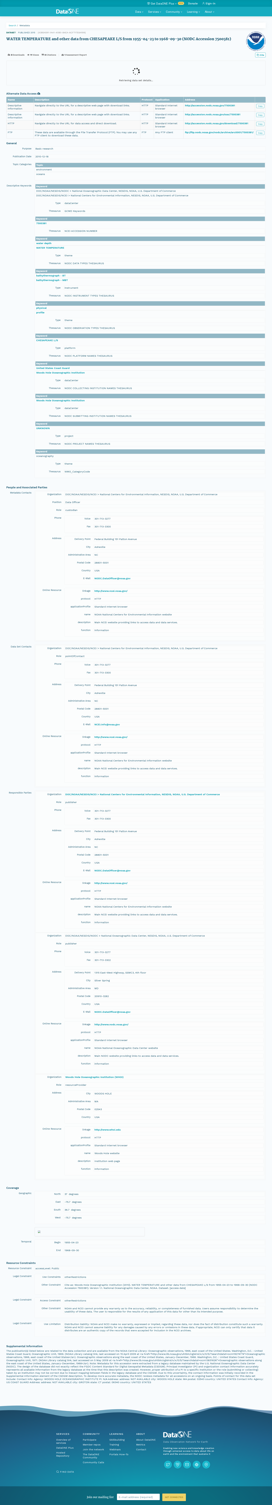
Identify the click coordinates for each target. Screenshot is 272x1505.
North (57, 1194)
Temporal (26, 1241)
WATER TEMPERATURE (50, 247)
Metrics (140, 1444)
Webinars (115, 1449)
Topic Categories (22, 164)
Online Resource (51, 590)
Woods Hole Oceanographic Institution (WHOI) (94, 1077)
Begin (57, 1242)
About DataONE (146, 1439)
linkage (86, 590)
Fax (89, 526)
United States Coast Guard (53, 368)
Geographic (25, 1193)
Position (56, 502)
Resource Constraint (19, 1268)
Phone (57, 517)
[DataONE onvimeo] (177, 1465)
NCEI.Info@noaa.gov (107, 724)
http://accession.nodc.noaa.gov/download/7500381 (216, 123)
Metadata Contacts (20, 492)
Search (12, 25)
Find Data (67, 1471)
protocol (86, 598)
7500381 (41, 223)
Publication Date (22, 156)
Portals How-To (118, 1454)
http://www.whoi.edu (107, 1129)
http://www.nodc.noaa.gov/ (111, 1024)
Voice (87, 518)
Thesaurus (55, 211)
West (58, 1217)
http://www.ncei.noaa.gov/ (111, 590)
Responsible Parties (20, 792)
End (58, 1250)
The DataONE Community (91, 1456)
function (86, 630)
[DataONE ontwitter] (168, 1465)
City (88, 546)
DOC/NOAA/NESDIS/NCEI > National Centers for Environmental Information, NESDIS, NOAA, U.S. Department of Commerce (142, 794)
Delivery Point (82, 539)
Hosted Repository (62, 1454)
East (58, 1201)
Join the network (93, 1449)
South (57, 1209)
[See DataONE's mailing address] (206, 1465)
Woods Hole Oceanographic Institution (60, 372)
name (87, 614)
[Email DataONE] (187, 1465)
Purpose (26, 148)
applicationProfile (81, 606)
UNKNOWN (43, 428)
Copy (260, 106)
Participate (89, 1439)
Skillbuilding (117, 1439)
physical (41, 307)
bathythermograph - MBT (52, 280)
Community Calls (93, 1462)
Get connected (174, 1497)
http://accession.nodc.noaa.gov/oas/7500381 (212, 114)
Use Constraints (51, 1277)
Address (56, 538)
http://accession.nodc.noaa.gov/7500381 (210, 105)
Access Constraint (50, 1300)
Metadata (25, 25)
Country (86, 570)
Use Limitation (52, 1324)
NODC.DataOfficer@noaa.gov (112, 578)
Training (114, 1444)
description (84, 622)
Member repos (91, 1444)
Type (58, 203)
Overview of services (63, 1441)
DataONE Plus (65, 1447)
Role (58, 510)
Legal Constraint (22, 1276)
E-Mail (87, 578)
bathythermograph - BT (51, 275)
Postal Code (84, 562)
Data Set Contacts (21, 646)
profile (40, 312)
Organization (54, 494)
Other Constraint (51, 1284)
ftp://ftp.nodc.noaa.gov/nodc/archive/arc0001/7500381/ (219, 132)
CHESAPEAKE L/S (47, 340)
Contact (141, 1449)
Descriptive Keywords (19, 185)
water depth (43, 243)
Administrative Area (79, 554)
